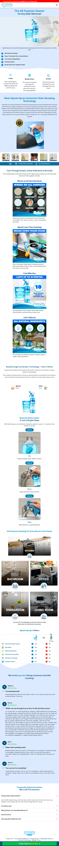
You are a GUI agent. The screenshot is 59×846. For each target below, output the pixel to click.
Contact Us (9, 838)
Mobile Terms (36, 840)
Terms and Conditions (21, 838)
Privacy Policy (34, 838)
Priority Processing (24, 840)
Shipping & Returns (46, 838)
